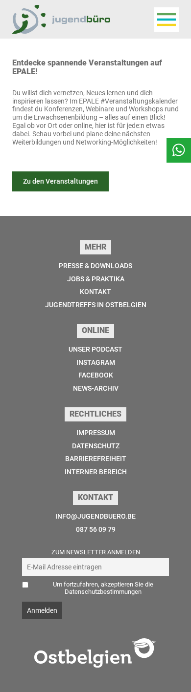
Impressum (95, 433)
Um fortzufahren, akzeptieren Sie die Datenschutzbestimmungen (103, 588)
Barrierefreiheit (95, 458)
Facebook (95, 375)
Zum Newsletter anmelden (95, 552)
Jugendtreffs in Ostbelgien (95, 305)
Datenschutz (95, 446)
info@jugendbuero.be (95, 516)
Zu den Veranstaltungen (60, 181)
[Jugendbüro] (61, 19)
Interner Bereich (96, 472)
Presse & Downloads (95, 266)
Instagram (95, 362)
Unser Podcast (95, 349)
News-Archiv (96, 388)
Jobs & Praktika (95, 279)
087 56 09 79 (96, 529)
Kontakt (95, 291)
